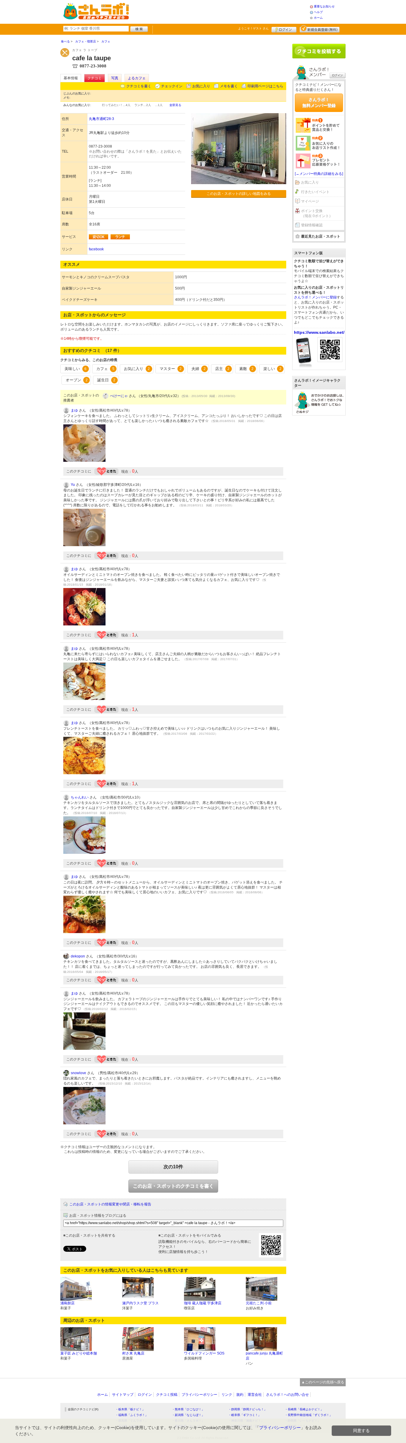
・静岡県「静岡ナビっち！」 (247, 1409)
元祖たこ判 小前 (259, 1303)
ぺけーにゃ (119, 396)
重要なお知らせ (324, 6)
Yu (73, 485)
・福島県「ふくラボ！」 (131, 1415)
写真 (114, 78)
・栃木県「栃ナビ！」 (130, 1409)
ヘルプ (318, 12)
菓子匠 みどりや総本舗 (78, 1353)
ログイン (284, 29)
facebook (96, 249)
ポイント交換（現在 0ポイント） (317, 213)
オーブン (77, 380)
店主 (222, 368)
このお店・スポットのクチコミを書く (173, 1185)
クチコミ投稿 (166, 1395)
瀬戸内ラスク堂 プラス (140, 1303)
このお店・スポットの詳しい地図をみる (239, 194)
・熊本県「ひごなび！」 (188, 1409)
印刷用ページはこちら (265, 86)
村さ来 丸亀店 (133, 1353)
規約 (239, 1395)
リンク (226, 1395)
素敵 (246, 368)
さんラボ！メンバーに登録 (315, 297)
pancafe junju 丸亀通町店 (264, 1355)
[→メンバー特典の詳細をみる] (319, 174)
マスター (171, 368)
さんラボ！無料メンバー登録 (319, 102)
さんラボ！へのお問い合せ (287, 1395)
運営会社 (255, 1395)
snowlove (78, 1073)
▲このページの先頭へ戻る (322, 1382)
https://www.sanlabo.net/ (319, 332)
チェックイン (171, 86)
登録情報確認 (311, 225)
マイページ (310, 201)
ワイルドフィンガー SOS (204, 1353)
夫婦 (198, 368)
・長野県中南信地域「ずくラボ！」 (308, 1415)
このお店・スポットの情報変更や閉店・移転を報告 (110, 1204)
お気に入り (201, 86)
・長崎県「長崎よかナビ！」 (304, 1409)
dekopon (78, 956)
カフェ (105, 368)
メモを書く (229, 86)
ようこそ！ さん (253, 28)
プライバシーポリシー (199, 1395)
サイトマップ (122, 1395)
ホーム (318, 17)
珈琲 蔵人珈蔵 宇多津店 (202, 1303)
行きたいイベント (315, 192)
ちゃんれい (80, 797)
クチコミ (94, 78)
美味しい (75, 368)
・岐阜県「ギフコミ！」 (244, 1415)
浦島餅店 (67, 1303)
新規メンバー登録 (320, 29)
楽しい (272, 368)
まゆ (74, 410)
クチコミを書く (138, 86)
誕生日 (106, 380)
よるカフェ (137, 78)
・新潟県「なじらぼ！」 (188, 1415)
